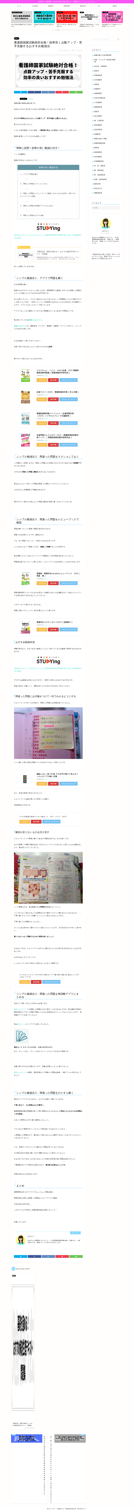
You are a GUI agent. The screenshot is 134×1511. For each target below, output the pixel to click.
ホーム (19, 6)
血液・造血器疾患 (100, 179)
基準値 (96, 84)
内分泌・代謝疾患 (100, 66)
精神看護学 (98, 152)
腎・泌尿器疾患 (99, 175)
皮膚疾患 (97, 134)
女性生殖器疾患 (99, 98)
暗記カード (21, 1024)
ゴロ (99, 6)
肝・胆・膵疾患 (99, 166)
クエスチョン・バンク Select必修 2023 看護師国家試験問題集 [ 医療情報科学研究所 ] (58, 371)
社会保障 (35, 6)
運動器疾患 (98, 193)
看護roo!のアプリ (20, 1009)
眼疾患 (96, 148)
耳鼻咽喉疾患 (99, 161)
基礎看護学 (67, 6)
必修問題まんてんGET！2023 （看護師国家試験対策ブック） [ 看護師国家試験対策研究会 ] (58, 436)
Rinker (46, 375)
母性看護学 (98, 125)
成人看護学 (98, 116)
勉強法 (115, 6)
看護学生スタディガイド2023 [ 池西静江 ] (54, 622)
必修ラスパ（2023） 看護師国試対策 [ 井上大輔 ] (57, 392)
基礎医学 (51, 6)
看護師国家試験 (99, 143)
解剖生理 (83, 6)
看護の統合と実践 (100, 139)
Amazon (42, 380)
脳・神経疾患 (99, 170)
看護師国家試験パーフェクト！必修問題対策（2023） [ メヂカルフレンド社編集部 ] (55, 414)
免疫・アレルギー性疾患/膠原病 (105, 61)
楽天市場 (53, 380)
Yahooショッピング (68, 380)
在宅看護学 (98, 80)
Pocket (30, 99)
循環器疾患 (98, 107)
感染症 (96, 111)
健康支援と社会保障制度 (103, 55)
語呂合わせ (98, 188)
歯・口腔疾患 (99, 120)
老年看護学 (98, 157)
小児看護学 (98, 102)
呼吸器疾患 (98, 75)
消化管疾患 (98, 129)
